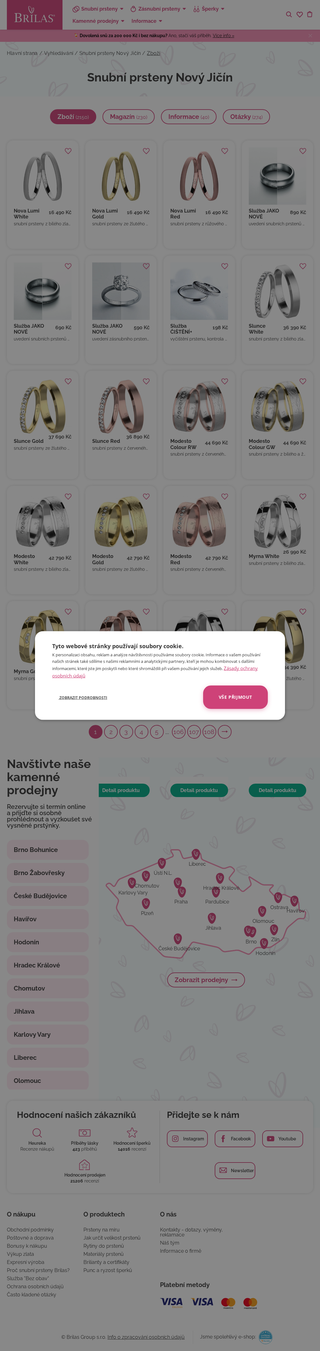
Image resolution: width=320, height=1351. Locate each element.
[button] (79, 697)
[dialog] (160, 675)
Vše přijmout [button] (235, 697)
